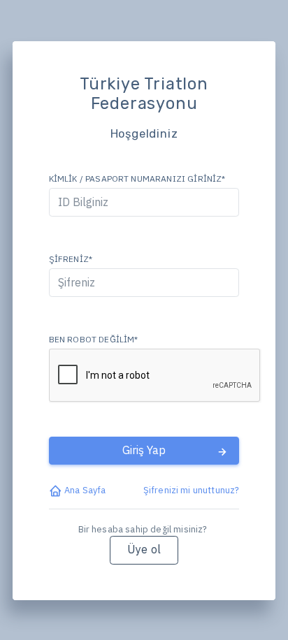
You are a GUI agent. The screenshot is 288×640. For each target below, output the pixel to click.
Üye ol (144, 549)
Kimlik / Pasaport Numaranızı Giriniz (137, 178)
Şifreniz (70, 259)
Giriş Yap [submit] (144, 450)
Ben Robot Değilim (93, 339)
